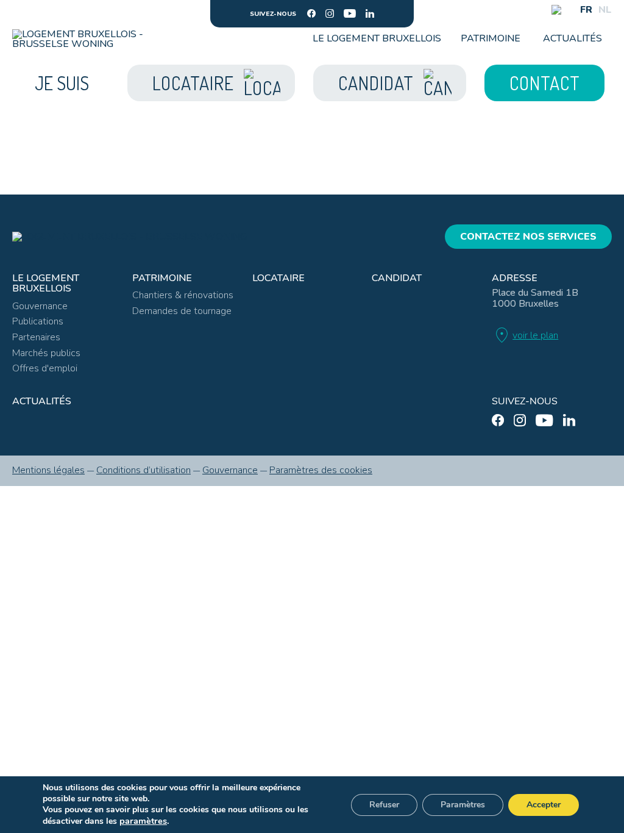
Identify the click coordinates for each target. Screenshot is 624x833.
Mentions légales (48, 470)
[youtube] (350, 13)
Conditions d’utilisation (143, 470)
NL (605, 10)
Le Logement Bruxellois (377, 38)
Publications (37, 321)
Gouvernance (40, 306)
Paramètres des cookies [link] (320, 470)
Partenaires (36, 337)
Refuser (384, 804)
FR (586, 10)
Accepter (543, 804)
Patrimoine (490, 38)
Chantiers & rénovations (182, 295)
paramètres (143, 820)
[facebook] (311, 13)
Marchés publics (46, 353)
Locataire (278, 278)
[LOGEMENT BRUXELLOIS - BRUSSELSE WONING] (81, 39)
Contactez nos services (528, 236)
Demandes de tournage (182, 311)
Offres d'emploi (44, 368)
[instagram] (329, 13)
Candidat (397, 278)
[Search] (556, 9)
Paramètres (463, 804)
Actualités (572, 38)
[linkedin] (370, 13)
